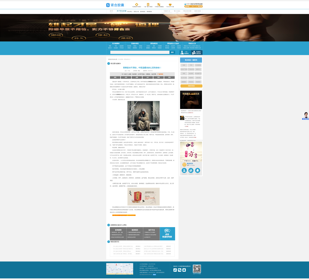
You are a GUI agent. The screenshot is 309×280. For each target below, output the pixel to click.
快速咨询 (184, 174)
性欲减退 (116, 47)
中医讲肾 (129, 46)
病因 (115, 77)
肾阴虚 (140, 46)
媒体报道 (142, 11)
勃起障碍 (122, 46)
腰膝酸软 (148, 47)
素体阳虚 (167, 47)
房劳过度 (167, 46)
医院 (169, 77)
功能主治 (167, 11)
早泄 (116, 46)
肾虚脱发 (160, 47)
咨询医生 (197, 174)
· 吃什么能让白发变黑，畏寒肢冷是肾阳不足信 (123, 246)
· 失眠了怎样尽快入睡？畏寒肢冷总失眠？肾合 (153, 253)
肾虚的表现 (135, 43)
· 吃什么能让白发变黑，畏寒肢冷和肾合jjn (122, 251)
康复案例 (149, 11)
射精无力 (110, 47)
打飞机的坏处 (191, 69)
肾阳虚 (134, 46)
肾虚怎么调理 (186, 47)
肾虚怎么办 (197, 46)
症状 (126, 77)
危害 (137, 77)
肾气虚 (140, 47)
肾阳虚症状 (154, 43)
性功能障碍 (115, 43)
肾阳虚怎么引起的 (173, 43)
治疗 (148, 77)
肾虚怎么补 (186, 46)
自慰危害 (198, 77)
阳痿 (110, 46)
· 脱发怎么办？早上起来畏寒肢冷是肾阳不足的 (153, 248)
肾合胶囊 (120, 59)
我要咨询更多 (191, 86)
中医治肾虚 (192, 47)
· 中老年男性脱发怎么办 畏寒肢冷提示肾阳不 (153, 246)
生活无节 (173, 46)
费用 (158, 77)
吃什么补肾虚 (192, 46)
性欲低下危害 (183, 69)
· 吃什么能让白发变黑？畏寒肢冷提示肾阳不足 (123, 248)
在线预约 (191, 174)
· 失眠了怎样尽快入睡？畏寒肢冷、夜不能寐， (123, 253)
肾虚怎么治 (192, 43)
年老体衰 (179, 47)
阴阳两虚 (135, 47)
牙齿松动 (191, 81)
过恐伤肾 (179, 46)
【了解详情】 (160, 74)
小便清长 (148, 46)
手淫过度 (122, 47)
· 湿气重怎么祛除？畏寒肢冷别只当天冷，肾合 (153, 251)
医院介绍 (136, 11)
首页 (111, 11)
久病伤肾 (173, 47)
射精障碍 (191, 77)
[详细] (187, 126)
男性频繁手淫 (198, 73)
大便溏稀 (160, 46)
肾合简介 (129, 11)
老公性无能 (184, 77)
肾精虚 (129, 47)
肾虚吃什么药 (198, 47)
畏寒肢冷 (154, 47)
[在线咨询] (175, 270)
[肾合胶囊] (116, 6)
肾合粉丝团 (187, 11)
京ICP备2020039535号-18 (146, 274)
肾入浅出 (177, 11)
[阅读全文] (191, 112)
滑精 (154, 46)
